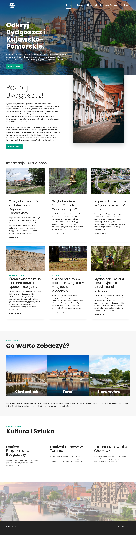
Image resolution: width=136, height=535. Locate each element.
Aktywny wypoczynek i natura (63, 198)
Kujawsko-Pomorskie (17, 198)
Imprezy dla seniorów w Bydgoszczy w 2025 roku (110, 205)
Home (68, 5)
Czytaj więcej (15, 237)
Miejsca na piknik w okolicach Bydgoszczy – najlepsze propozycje (68, 285)
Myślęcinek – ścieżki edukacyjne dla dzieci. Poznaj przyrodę (109, 285)
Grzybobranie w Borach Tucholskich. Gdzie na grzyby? (66, 205)
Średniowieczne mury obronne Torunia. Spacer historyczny (25, 283)
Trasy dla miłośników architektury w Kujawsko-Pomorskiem (24, 207)
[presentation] (25, 181)
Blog (126, 5)
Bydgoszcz (79, 5)
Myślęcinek (92, 5)
